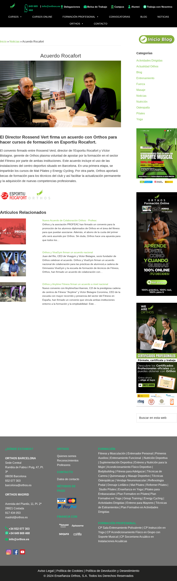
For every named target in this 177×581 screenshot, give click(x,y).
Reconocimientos (67, 460)
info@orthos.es (18, 539)
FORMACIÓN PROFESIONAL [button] (79, 16)
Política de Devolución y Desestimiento (112, 571)
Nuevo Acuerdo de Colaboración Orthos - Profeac (69, 220)
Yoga (139, 119)
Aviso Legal (46, 571)
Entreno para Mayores (139, 502)
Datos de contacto (68, 479)
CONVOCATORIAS (119, 16)
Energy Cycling (153, 498)
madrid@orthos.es (16, 517)
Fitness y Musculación (111, 453)
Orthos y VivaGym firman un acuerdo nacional (67, 252)
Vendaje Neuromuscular (131, 480)
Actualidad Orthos (147, 66)
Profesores (63, 465)
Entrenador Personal (140, 453)
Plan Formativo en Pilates (133, 493)
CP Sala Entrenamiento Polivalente (120, 527)
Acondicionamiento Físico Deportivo (129, 466)
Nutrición (141, 101)
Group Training (132, 498)
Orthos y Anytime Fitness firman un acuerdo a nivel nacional (75, 284)
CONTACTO (100, 23)
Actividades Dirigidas (149, 60)
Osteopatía (143, 107)
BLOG (143, 16)
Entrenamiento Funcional (125, 457)
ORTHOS (75, 23)
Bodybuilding (106, 471)
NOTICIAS (163, 16)
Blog (139, 72)
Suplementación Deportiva (116, 462)
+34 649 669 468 (19, 533)
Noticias (15, 41)
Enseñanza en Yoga (130, 489)
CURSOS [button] (13, 16)
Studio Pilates (107, 489)
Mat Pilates (137, 484)
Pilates (140, 113)
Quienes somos (66, 456)
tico (126, 484)
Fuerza (140, 84)
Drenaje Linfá (116, 484)
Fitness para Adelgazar (131, 471)
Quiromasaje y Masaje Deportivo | (130, 475)
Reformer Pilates (156, 484)
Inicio (3, 41)
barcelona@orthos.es (18, 485)
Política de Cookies (69, 571)
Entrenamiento (145, 78)
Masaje (140, 89)
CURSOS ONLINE (42, 16)
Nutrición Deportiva (155, 457)
